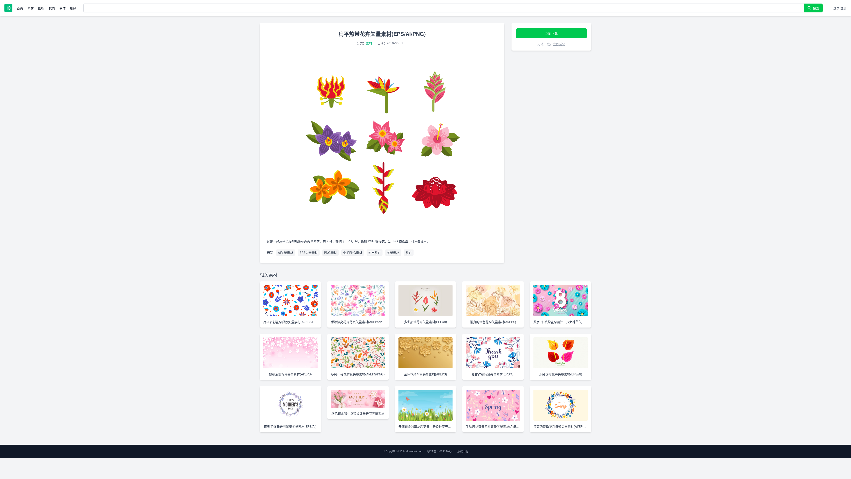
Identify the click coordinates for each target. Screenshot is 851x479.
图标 (41, 8)
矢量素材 (393, 252)
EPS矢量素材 (308, 252)
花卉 (409, 252)
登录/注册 (840, 8)
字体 (62, 8)
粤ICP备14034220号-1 (440, 451)
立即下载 (551, 33)
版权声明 (462, 451)
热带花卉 (374, 252)
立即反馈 (559, 44)
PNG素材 (330, 252)
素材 (30, 8)
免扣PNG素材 (352, 252)
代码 (52, 8)
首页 (20, 8)
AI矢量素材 (285, 252)
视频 (73, 8)
